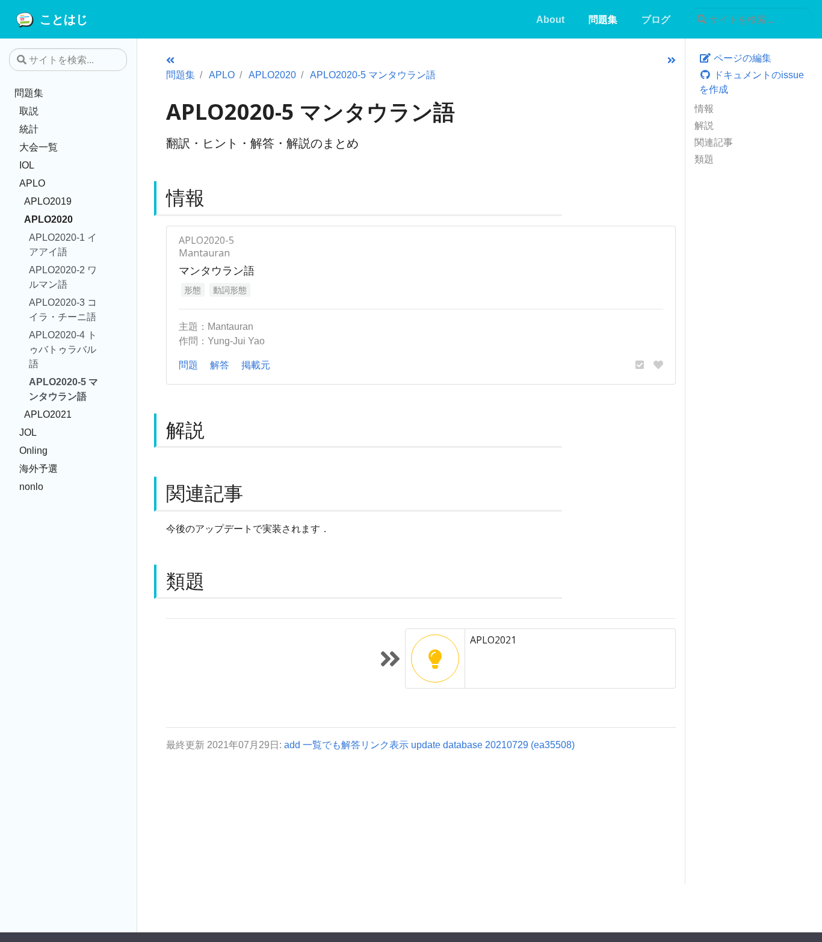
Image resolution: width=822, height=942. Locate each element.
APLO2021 (48, 414)
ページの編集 (741, 58)
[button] (639, 365)
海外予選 (38, 468)
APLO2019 (48, 201)
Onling (33, 450)
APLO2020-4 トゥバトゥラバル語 (63, 349)
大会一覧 (38, 147)
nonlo (31, 486)
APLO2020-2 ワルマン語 (63, 277)
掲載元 (255, 365)
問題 (188, 365)
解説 (704, 125)
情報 (704, 108)
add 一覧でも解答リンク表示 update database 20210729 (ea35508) (429, 744)
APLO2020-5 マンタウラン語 (63, 389)
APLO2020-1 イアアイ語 (63, 244)
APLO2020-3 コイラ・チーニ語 (63, 309)
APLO (32, 183)
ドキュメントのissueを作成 (751, 82)
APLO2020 (48, 219)
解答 (219, 365)
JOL (28, 432)
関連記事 (713, 142)
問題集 (28, 93)
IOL (26, 165)
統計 (29, 129)
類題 (704, 159)
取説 (29, 111)
